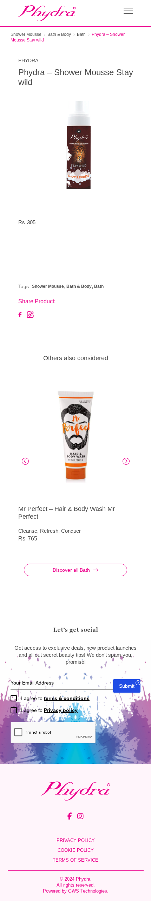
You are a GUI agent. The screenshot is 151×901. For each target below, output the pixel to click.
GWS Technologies (87, 891)
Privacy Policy (76, 840)
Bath (81, 34)
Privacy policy (61, 710)
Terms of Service (75, 860)
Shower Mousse (26, 34)
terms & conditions (67, 698)
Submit (126, 686)
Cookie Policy (76, 850)
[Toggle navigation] (128, 12)
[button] (25, 461)
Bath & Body (59, 34)
